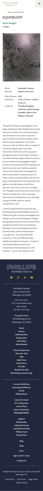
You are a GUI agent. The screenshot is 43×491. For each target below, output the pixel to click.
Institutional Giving (21, 428)
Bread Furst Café (21, 370)
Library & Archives (21, 409)
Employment (21, 338)
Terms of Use (21, 479)
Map (21, 357)
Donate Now (21, 435)
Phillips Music (21, 394)
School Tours (21, 363)
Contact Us (21, 460)
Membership (21, 422)
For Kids (21, 366)
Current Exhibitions (21, 384)
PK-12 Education (21, 403)
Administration (21, 334)
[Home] (21, 272)
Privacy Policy (10, 479)
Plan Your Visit (22, 353)
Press (21, 451)
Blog (21, 441)
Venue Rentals (21, 344)
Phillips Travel (21, 432)
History (21, 331)
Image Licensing (21, 483)
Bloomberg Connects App (21, 373)
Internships (21, 341)
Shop (21, 446)
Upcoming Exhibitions (21, 387)
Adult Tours (21, 360)
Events (21, 390)
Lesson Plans (21, 406)
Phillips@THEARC (21, 413)
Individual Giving (22, 425)
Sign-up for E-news (21, 455)
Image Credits (33, 479)
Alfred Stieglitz (9, 23)
